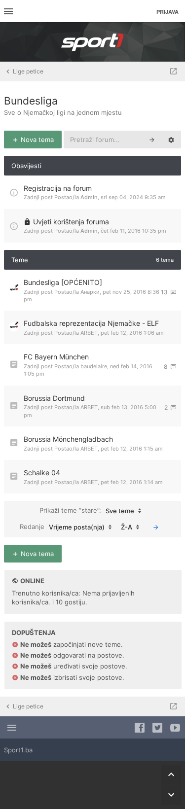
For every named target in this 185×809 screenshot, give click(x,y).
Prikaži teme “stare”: (86, 510)
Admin (89, 197)
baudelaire (93, 366)
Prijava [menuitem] (167, 11)
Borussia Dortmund (54, 398)
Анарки (90, 291)
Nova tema (36, 139)
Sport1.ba (18, 750)
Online (32, 581)
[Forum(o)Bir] (173, 71)
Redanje (62, 527)
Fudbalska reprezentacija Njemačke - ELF (91, 323)
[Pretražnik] (152, 139)
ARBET (89, 332)
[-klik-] (156, 527)
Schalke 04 (42, 472)
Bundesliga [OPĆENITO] (63, 282)
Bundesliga (31, 101)
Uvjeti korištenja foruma (71, 221)
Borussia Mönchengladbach (68, 439)
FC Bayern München (56, 356)
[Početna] (93, 42)
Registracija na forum (58, 188)
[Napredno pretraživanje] (171, 139)
